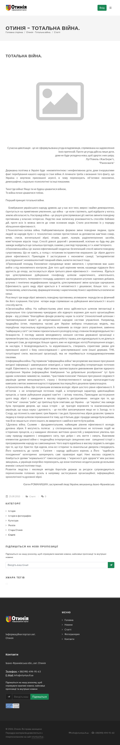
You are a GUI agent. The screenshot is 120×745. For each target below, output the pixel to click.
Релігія (11, 525)
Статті (57, 32)
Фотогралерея (72, 634)
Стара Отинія (15, 530)
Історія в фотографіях (19, 515)
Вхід (102, 7)
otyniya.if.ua (37, 736)
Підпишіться (39, 696)
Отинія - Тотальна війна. (38, 32)
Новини (68, 624)
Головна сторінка (14, 32)
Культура (13, 520)
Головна (69, 620)
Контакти (69, 639)
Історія (11, 511)
